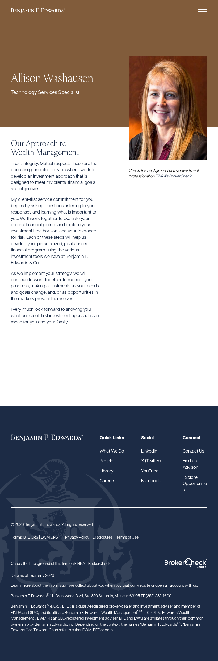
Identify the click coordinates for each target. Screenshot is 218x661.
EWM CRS (49, 536)
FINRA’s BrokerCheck (173, 175)
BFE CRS (30, 536)
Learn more (21, 584)
